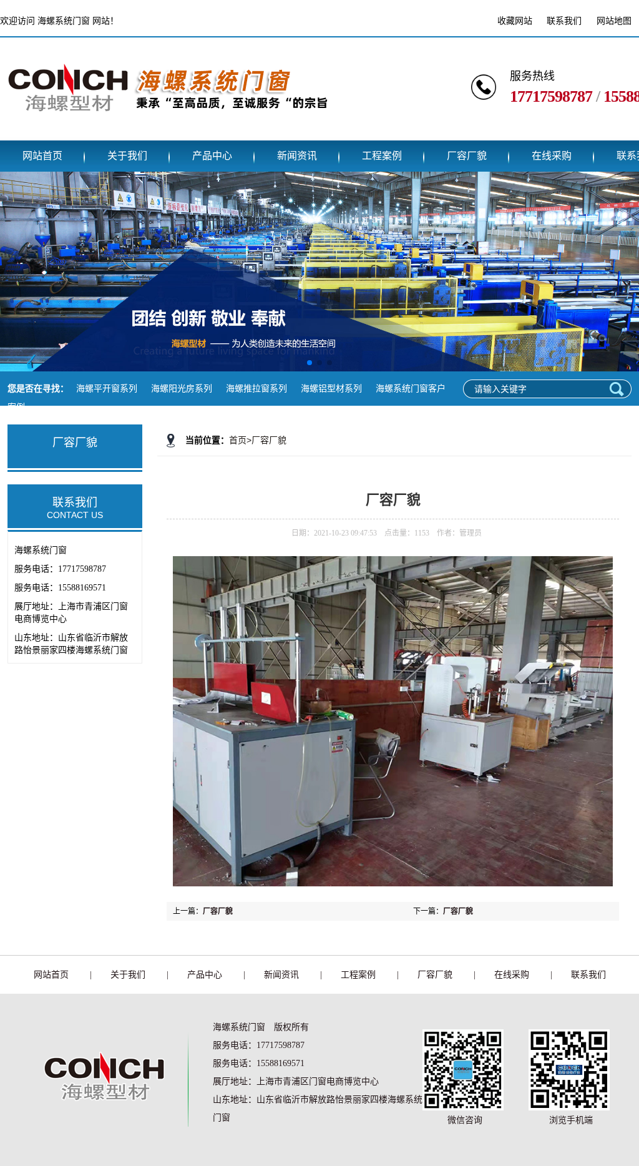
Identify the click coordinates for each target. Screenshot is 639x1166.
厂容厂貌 (467, 155)
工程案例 (382, 155)
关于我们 (127, 155)
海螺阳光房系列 (181, 388)
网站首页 (42, 155)
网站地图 (614, 21)
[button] (309, 362)
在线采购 (552, 155)
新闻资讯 (297, 155)
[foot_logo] (100, 1120)
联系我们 (564, 21)
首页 (237, 440)
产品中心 (212, 155)
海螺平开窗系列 (106, 388)
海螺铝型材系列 (331, 388)
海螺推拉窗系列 (256, 388)
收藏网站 (514, 21)
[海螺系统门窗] (167, 131)
